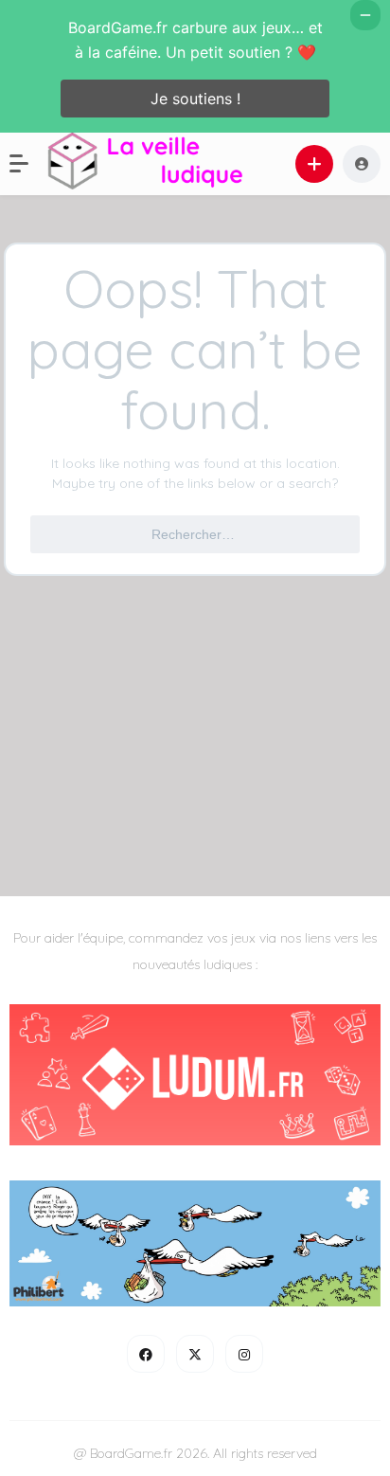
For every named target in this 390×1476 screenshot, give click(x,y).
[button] (28, 164)
